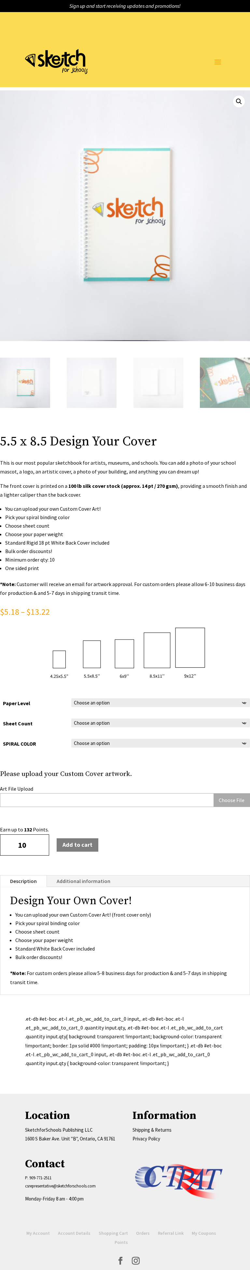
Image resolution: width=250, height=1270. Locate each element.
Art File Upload (16, 788)
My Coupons (204, 1233)
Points (121, 1242)
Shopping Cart (113, 1233)
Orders (143, 1233)
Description (23, 881)
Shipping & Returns (152, 1130)
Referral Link (171, 1233)
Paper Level (16, 703)
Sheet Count (18, 723)
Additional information (83, 881)
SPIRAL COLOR (19, 743)
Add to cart (77, 844)
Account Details (74, 1233)
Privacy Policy (146, 1139)
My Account (38, 1233)
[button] (239, 101)
